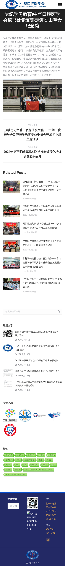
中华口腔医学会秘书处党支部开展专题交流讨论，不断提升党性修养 (42, 243)
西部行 (8, 465)
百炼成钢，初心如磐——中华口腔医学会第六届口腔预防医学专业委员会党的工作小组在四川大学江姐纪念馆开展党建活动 (42, 187)
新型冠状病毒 (29, 460)
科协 (53, 465)
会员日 (44, 465)
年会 (24, 465)
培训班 (41, 455)
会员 (16, 465)
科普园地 (52, 455)
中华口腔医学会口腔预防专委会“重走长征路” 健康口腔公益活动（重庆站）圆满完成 (42, 282)
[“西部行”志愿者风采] (10, 415)
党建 (40, 460)
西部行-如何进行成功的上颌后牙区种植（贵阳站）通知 (36, 333)
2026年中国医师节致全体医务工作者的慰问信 (36, 360)
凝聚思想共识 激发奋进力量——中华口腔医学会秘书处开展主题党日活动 (42, 225)
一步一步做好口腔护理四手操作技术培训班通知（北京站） (37, 348)
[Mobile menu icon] (60, 5)
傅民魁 (17, 469)
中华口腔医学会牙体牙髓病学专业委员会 (38, 469)
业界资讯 (31, 455)
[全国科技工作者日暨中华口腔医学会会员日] (25, 415)
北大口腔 (34, 465)
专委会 (49, 460)
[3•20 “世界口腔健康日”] (39, 415)
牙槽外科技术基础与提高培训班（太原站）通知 (37, 371)
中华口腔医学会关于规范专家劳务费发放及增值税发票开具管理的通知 (38, 383)
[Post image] (11, 187)
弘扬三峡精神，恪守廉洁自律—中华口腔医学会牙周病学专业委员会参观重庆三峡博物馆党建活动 (42, 262)
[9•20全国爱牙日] (10, 430)
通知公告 (20, 455)
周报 (18, 460)
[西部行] (54, 415)
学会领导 (9, 455)
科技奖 (8, 469)
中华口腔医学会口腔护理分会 (16, 474)
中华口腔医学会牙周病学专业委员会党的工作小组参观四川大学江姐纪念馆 (42, 208)
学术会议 (9, 460)
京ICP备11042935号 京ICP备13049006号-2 (32, 521)
